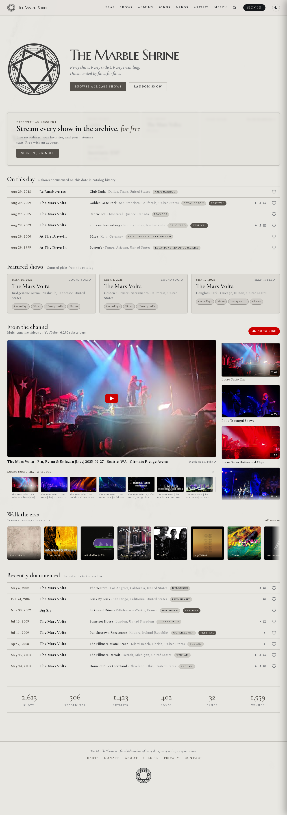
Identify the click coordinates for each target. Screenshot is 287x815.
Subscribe (267, 331)
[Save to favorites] (274, 191)
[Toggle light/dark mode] (276, 7)
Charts (92, 758)
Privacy (171, 758)
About (131, 758)
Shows (126, 7)
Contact (193, 758)
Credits (151, 758)
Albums (145, 7)
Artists (201, 7)
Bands (182, 7)
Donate (111, 758)
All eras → (272, 520)
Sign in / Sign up (37, 153)
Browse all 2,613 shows (98, 86)
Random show (148, 86)
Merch (220, 7)
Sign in (254, 7)
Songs (165, 7)
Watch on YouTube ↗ (202, 461)
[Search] (235, 8)
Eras (110, 7)
